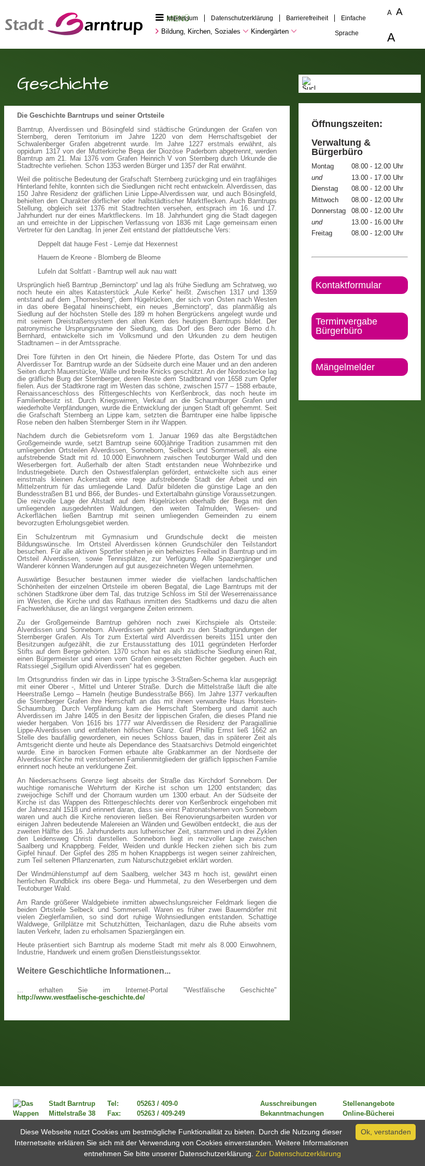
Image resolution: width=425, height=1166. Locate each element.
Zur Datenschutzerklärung (298, 1153)
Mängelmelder (345, 367)
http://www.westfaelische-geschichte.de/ (81, 997)
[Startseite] (74, 33)
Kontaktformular (348, 285)
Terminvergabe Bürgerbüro (346, 326)
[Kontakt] (312, 385)
